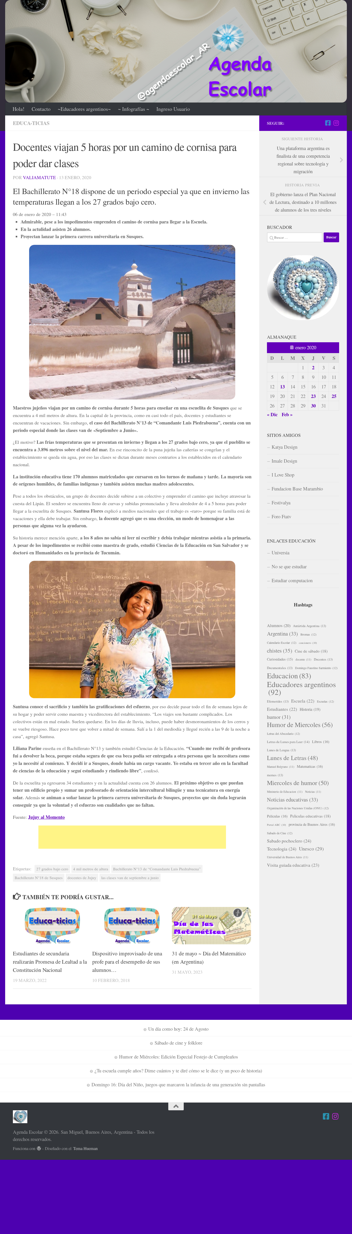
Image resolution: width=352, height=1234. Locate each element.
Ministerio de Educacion (285, 792)
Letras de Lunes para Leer (288, 741)
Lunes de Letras (292, 758)
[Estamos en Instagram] (336, 123)
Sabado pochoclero (289, 841)
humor (279, 716)
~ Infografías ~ (133, 108)
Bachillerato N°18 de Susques (39, 877)
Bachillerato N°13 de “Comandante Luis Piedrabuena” (157, 868)
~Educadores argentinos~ (84, 108)
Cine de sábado (311, 651)
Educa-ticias (31, 123)
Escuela (302, 701)
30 (313, 405)
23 (313, 396)
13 (282, 386)
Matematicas (310, 766)
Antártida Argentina (309, 625)
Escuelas (325, 701)
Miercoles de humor (298, 783)
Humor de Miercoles (300, 725)
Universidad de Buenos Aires (287, 857)
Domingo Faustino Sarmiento (316, 668)
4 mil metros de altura (90, 868)
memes (275, 775)
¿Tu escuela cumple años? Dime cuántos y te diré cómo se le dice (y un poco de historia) (178, 1070)
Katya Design (284, 447)
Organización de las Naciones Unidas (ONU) (298, 808)
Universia (280, 552)
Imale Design (284, 460)
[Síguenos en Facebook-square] (328, 123)
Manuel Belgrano (280, 767)
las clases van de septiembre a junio (130, 877)
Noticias (313, 792)
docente (303, 659)
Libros (320, 741)
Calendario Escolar (281, 642)
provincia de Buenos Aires (312, 824)
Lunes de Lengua (281, 750)
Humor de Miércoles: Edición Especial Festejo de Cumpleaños (178, 1056)
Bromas (308, 634)
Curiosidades (280, 659)
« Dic (272, 414)
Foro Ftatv (281, 516)
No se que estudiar (289, 566)
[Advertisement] (132, 837)
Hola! (18, 108)
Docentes (323, 659)
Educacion (289, 675)
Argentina (282, 633)
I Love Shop (283, 474)
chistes (279, 650)
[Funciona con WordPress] (39, 1148)
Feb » (287, 414)
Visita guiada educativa (293, 865)
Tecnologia (281, 849)
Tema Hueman (85, 1148)
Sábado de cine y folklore (178, 1042)
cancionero (308, 643)
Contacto (41, 108)
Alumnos (278, 625)
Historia (310, 709)
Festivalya (281, 502)
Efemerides (278, 701)
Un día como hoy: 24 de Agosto (178, 1028)
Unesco (311, 848)
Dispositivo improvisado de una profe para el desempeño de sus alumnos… (127, 961)
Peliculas (277, 816)
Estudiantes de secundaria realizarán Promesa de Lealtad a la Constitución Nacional (50, 961)
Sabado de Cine (279, 833)
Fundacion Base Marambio (297, 488)
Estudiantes (282, 709)
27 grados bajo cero (52, 868)
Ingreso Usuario (173, 108)
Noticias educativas (292, 799)
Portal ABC (276, 825)
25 (334, 396)
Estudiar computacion (292, 580)
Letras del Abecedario (283, 733)
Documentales (279, 667)
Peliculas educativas (310, 816)
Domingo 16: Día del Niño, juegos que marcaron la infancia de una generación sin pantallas (178, 1084)
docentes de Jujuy (82, 877)
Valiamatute (39, 177)
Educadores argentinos (301, 688)
